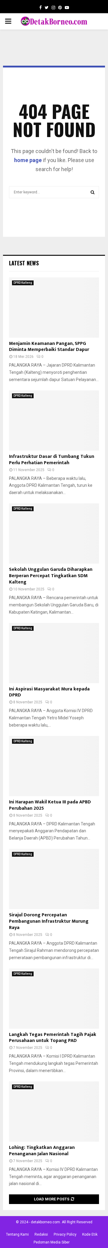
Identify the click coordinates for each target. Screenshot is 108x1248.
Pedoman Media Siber (52, 1242)
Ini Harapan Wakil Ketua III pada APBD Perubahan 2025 (50, 805)
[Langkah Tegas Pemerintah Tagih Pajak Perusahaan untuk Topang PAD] (54, 998)
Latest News (24, 263)
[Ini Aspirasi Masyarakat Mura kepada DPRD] (54, 653)
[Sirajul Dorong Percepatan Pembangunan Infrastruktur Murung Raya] (54, 879)
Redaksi (41, 1234)
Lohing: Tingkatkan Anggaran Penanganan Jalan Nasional (42, 1150)
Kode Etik (90, 1234)
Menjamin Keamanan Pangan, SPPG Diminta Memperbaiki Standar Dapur (49, 346)
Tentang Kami (17, 1234)
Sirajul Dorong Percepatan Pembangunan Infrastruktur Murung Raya (48, 921)
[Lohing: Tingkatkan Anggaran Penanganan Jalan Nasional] (54, 1111)
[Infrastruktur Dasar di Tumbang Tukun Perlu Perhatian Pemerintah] (54, 420)
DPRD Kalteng (23, 282)
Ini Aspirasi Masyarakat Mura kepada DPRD (49, 692)
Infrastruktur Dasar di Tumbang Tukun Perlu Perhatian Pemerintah (51, 459)
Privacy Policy (65, 1234)
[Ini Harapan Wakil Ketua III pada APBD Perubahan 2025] (54, 766)
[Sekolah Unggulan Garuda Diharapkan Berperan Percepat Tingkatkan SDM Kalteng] (54, 533)
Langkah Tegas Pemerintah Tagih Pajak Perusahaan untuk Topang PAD (52, 1038)
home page (28, 160)
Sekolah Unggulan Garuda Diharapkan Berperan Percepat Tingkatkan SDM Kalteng (50, 575)
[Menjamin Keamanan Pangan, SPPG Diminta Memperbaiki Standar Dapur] (54, 307)
